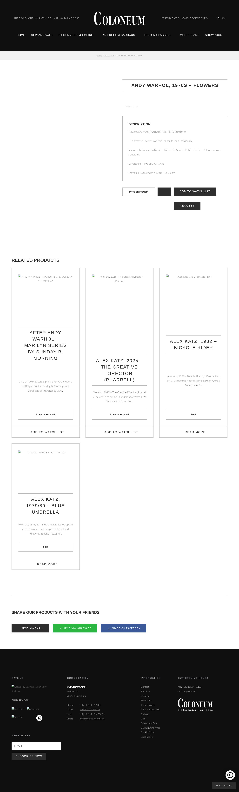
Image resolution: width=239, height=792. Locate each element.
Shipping (145, 696)
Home (21, 35)
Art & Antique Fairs (150, 710)
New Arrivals (42, 35)
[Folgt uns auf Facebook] (18, 709)
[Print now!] (164, 192)
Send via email (31, 628)
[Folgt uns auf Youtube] (17, 717)
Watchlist (224, 785)
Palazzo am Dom (149, 723)
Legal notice (147, 737)
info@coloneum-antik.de (32, 18)
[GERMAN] (223, 18)
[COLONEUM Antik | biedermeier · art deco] (119, 18)
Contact (145, 687)
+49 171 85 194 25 (90, 710)
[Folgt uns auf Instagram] (33, 709)
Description (131, 106)
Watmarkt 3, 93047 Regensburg (185, 18)
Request (187, 205)
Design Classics (157, 35)
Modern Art (189, 35)
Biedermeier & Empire (76, 35)
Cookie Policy (147, 732)
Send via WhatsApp (76, 628)
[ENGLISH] (219, 18)
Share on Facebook (125, 628)
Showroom (213, 35)
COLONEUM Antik (150, 728)
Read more (195, 432)
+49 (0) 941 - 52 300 (67, 18)
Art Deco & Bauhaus (118, 35)
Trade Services (148, 705)
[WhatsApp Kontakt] (230, 775)
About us (145, 691)
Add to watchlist (195, 191)
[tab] (130, 106)
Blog (143, 719)
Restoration (146, 700)
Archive (144, 714)
